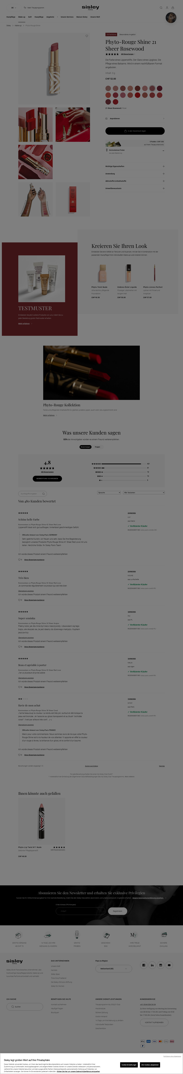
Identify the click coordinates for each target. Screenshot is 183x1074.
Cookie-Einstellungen (129, 1065)
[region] (91, 1063)
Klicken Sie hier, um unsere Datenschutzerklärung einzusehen (78, 1071)
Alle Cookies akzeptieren (150, 1065)
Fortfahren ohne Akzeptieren (172, 1056)
